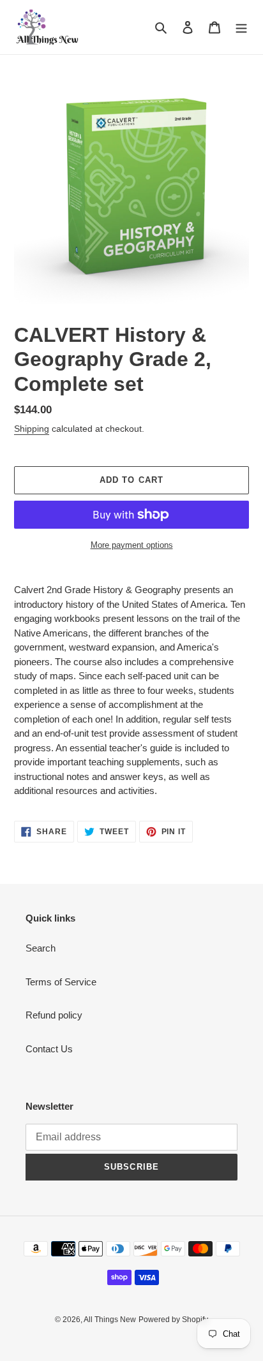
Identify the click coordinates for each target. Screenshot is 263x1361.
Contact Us (49, 1048)
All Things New (110, 1319)
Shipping (31, 428)
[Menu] (241, 27)
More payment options (132, 545)
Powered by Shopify (173, 1319)
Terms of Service (61, 981)
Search (41, 948)
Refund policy (54, 1015)
